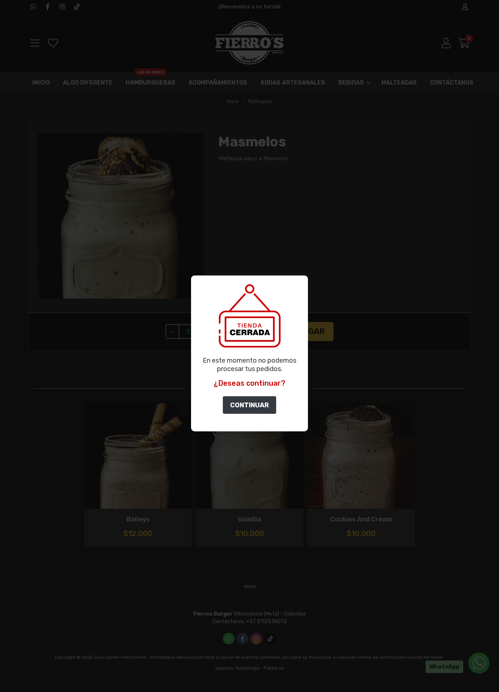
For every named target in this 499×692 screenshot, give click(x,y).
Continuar (249, 405)
